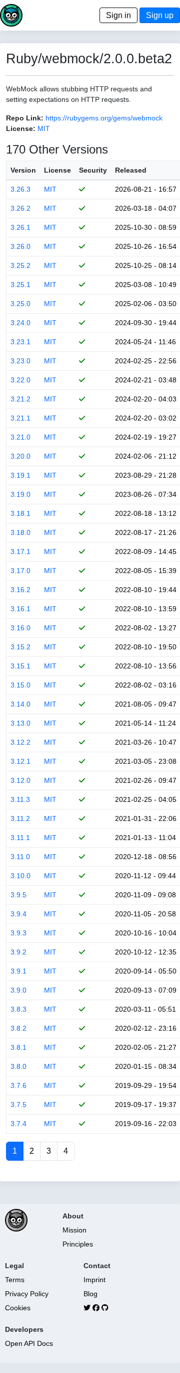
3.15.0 (20, 685)
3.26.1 (20, 227)
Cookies (17, 1308)
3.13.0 (20, 723)
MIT (44, 128)
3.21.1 (20, 418)
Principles (77, 1244)
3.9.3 (18, 933)
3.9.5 (18, 895)
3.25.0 (20, 304)
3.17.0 (20, 571)
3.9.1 (18, 971)
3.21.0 (20, 437)
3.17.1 (20, 551)
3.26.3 (20, 189)
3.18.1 (20, 513)
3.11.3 (20, 799)
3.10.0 (20, 876)
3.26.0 (20, 246)
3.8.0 (18, 1066)
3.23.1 (20, 342)
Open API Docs (29, 1343)
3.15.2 (20, 647)
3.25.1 (20, 285)
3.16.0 (20, 628)
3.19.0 (20, 494)
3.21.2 (20, 399)
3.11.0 (20, 857)
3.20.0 (20, 456)
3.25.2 (20, 265)
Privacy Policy (26, 1294)
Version (23, 170)
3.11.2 (20, 818)
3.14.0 (20, 704)
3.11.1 (20, 838)
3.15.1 (20, 666)
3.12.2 (20, 742)
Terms (14, 1280)
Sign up (160, 15)
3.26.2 (20, 208)
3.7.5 (18, 1105)
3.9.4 (18, 914)
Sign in (118, 15)
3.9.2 (18, 952)
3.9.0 (18, 990)
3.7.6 (18, 1085)
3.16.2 (20, 590)
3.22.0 (20, 380)
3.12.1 (20, 761)
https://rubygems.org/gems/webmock (104, 118)
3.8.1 (18, 1047)
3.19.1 (20, 475)
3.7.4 (18, 1124)
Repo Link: (25, 118)
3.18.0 (20, 532)
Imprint (95, 1280)
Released (130, 170)
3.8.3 (18, 1009)
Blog (91, 1294)
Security (93, 170)
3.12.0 (20, 780)
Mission (74, 1230)
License (57, 170)
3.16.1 (20, 609)
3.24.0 (20, 323)
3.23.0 (20, 361)
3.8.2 (18, 1028)
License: (21, 128)
